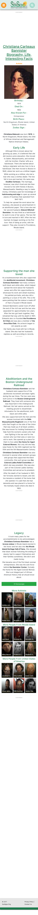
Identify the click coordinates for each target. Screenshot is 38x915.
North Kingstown (10, 122)
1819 (19, 103)
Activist (19, 63)
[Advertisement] (19, 813)
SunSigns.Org (6, 904)
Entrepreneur (19, 116)
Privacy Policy (29, 902)
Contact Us (28, 904)
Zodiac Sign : (19, 127)
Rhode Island (23, 122)
